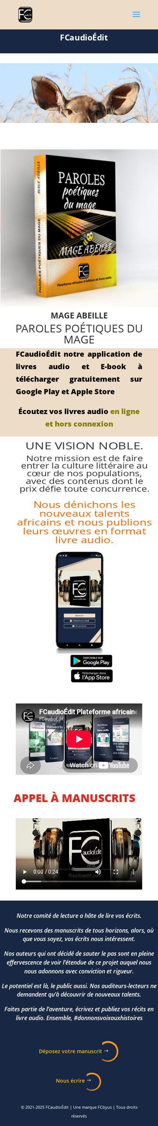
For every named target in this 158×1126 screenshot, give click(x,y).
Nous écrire (70, 1080)
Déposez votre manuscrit (70, 1051)
